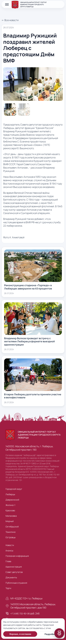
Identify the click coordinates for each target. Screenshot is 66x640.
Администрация (14, 566)
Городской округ (14, 488)
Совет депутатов (14, 572)
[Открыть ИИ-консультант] (59, 633)
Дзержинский (12, 499)
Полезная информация (17, 555)
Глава (8, 561)
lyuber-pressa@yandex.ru (34, 477)
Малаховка (11, 515)
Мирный (10, 521)
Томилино (11, 531)
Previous (6, 84)
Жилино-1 (10, 505)
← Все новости (10, 20)
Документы (11, 577)
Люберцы (10, 494)
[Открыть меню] (7, 4)
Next (59, 84)
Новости (10, 545)
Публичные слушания (16, 582)
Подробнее (51, 634)
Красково (10, 510)
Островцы (11, 537)
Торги (8, 588)
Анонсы (9, 550)
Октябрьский (12, 526)
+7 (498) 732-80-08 (20, 613)
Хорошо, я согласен (20, 634)
